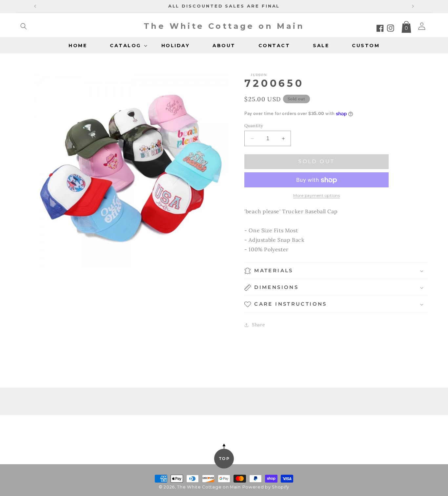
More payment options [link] (316, 195)
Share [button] (258, 325)
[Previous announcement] (35, 6)
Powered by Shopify (266, 487)
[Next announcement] (413, 6)
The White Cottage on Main (209, 487)
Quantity (253, 125)
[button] (23, 26)
